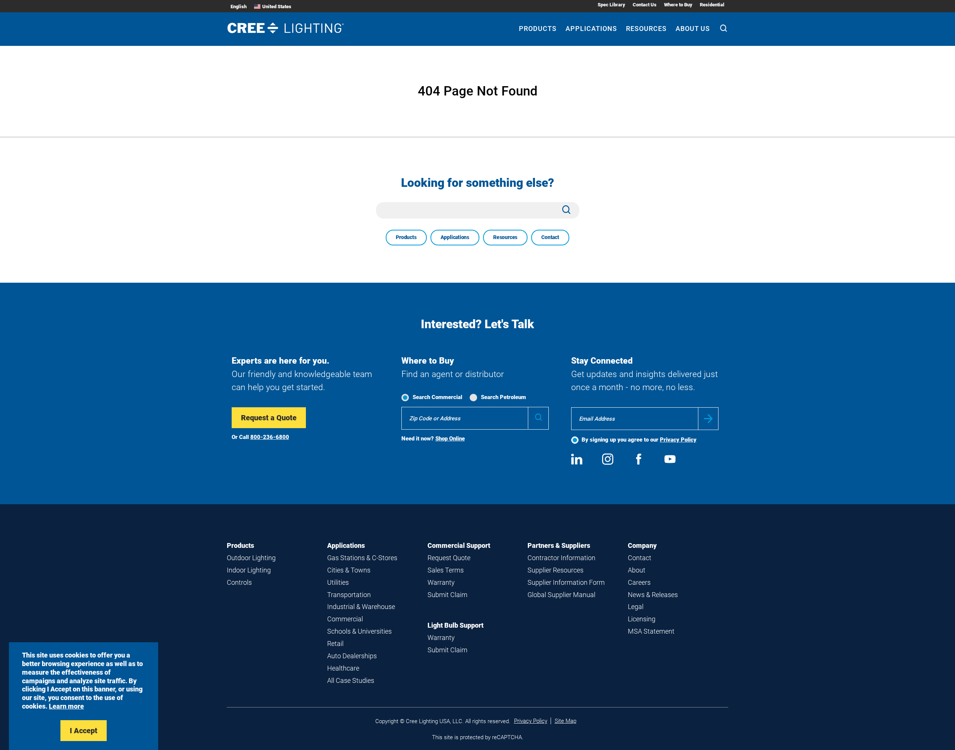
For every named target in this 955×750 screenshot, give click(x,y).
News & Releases (653, 595)
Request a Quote (269, 417)
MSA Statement (651, 631)
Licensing (641, 619)
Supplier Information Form (566, 582)
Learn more (66, 706)
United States (276, 6)
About (636, 570)
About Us (693, 28)
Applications (591, 28)
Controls (239, 582)
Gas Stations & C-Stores (362, 558)
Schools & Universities (359, 631)
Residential (712, 4)
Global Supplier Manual (561, 595)
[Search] (723, 29)
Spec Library (611, 4)
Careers (639, 582)
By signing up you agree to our (639, 439)
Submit (708, 418)
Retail (335, 643)
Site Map (565, 721)
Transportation (349, 595)
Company (642, 545)
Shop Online (450, 438)
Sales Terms (446, 570)
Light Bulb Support (455, 625)
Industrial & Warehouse (361, 607)
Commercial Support (459, 545)
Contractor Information (561, 558)
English (239, 6)
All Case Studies (350, 680)
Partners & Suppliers (558, 545)
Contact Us (645, 4)
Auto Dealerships (352, 656)
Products (538, 28)
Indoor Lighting (249, 570)
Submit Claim (447, 595)
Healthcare (343, 668)
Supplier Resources (555, 570)
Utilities (338, 582)
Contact (550, 237)
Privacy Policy (678, 439)
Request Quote (449, 558)
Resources (646, 28)
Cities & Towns (348, 570)
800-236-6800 (269, 437)
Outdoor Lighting (251, 558)
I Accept (83, 730)
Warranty (441, 582)
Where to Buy (678, 4)
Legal (636, 607)
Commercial (345, 619)
